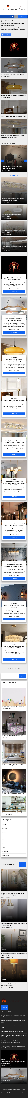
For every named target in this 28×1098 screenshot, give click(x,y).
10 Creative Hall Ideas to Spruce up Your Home (13, 793)
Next (18, 668)
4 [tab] (15, 175)
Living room (5, 843)
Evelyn (12, 21)
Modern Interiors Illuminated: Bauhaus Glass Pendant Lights (14, 360)
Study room (5, 851)
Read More (14, 291)
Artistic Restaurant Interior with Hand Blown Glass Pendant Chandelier (14, 524)
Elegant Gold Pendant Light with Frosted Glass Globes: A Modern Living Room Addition (14, 483)
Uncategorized (5, 855)
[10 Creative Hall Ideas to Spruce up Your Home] (14, 781)
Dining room (5, 836)
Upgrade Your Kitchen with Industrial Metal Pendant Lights (12, 24)
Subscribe (4, 1007)
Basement (4, 824)
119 (15, 668)
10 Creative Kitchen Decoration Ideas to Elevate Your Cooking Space (13, 813)
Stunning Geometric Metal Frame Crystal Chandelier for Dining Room (12, 136)
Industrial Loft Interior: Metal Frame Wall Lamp (14, 606)
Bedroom (4, 832)
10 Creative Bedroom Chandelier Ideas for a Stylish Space (12, 736)
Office (3, 847)
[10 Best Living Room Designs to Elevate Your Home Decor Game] (14, 697)
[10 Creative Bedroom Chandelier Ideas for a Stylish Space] (14, 723)
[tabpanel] (14, 159)
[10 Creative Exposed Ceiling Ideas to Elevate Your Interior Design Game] (14, 752)
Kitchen (4, 840)
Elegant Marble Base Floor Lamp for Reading (13, 116)
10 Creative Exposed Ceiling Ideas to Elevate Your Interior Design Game (12, 765)
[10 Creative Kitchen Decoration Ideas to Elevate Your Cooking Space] (14, 804)
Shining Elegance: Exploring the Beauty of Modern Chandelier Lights (12, 894)
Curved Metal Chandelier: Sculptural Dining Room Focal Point (14, 646)
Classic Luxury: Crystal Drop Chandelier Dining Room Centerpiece (14, 565)
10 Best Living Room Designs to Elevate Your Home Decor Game (13, 707)
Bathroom (4, 828)
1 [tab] (10, 175)
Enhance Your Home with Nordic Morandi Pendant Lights (14, 319)
